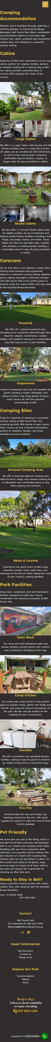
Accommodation (25, 976)
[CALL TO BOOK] (44, 1036)
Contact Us (25, 954)
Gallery (25, 979)
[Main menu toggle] (45, 4)
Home (25, 982)
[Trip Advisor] (22, 932)
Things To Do (26, 957)
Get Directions (25, 951)
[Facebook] (28, 932)
